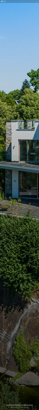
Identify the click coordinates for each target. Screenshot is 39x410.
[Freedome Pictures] (3, 1)
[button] (1, 408)
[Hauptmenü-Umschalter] (37, 1)
